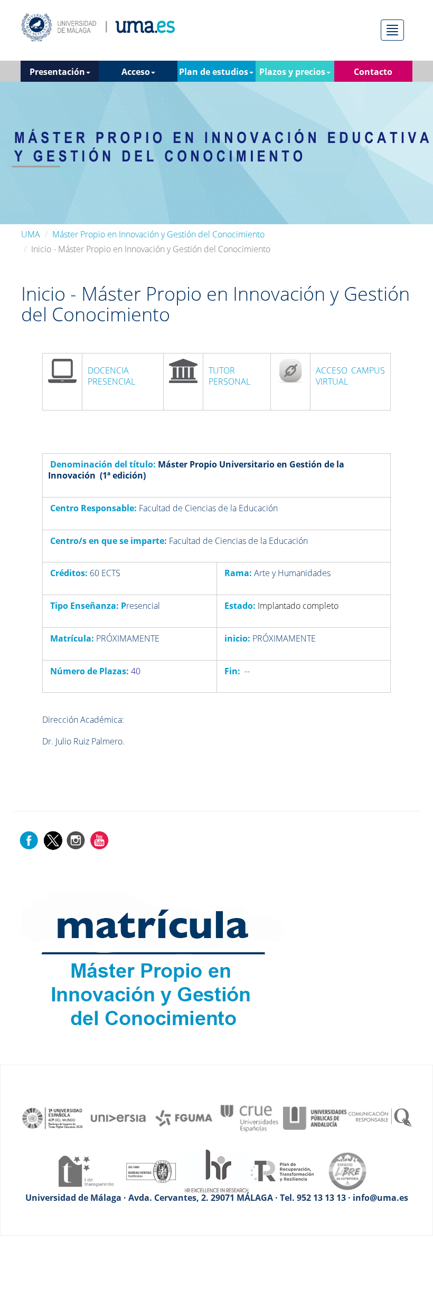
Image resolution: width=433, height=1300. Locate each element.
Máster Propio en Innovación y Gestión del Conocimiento (158, 234)
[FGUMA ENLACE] (183, 1117)
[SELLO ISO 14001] (151, 1170)
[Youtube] (99, 840)
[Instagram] (76, 840)
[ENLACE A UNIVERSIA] (118, 1117)
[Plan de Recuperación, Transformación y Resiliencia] (282, 1170)
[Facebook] (29, 840)
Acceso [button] (135, 72)
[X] (52, 840)
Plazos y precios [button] (292, 72)
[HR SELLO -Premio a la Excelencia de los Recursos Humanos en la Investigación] (216, 1170)
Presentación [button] (57, 72)
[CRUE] (249, 1117)
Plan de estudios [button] (213, 72)
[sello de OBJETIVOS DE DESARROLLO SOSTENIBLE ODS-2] (52, 1117)
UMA (30, 234)
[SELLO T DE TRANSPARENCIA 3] (85, 1170)
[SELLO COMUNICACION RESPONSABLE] (380, 1117)
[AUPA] (314, 1117)
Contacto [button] (373, 72)
